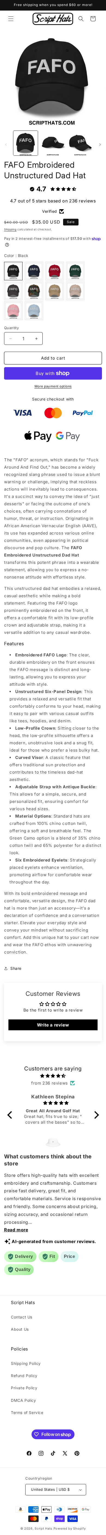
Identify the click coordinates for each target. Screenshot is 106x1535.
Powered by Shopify (70, 1528)
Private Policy (24, 1387)
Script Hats (43, 1528)
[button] (11, 19)
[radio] (13, 271)
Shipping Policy (26, 1363)
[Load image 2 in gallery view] (52, 143)
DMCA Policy (23, 1400)
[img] (53, 1075)
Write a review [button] (53, 1025)
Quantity (11, 328)
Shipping (10, 229)
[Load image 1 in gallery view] (25, 143)
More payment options (53, 386)
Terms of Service (27, 1412)
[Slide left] (6, 145)
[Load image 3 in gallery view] (80, 143)
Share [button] (15, 968)
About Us (20, 1329)
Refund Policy (24, 1375)
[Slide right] (100, 145)
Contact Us (21, 1317)
